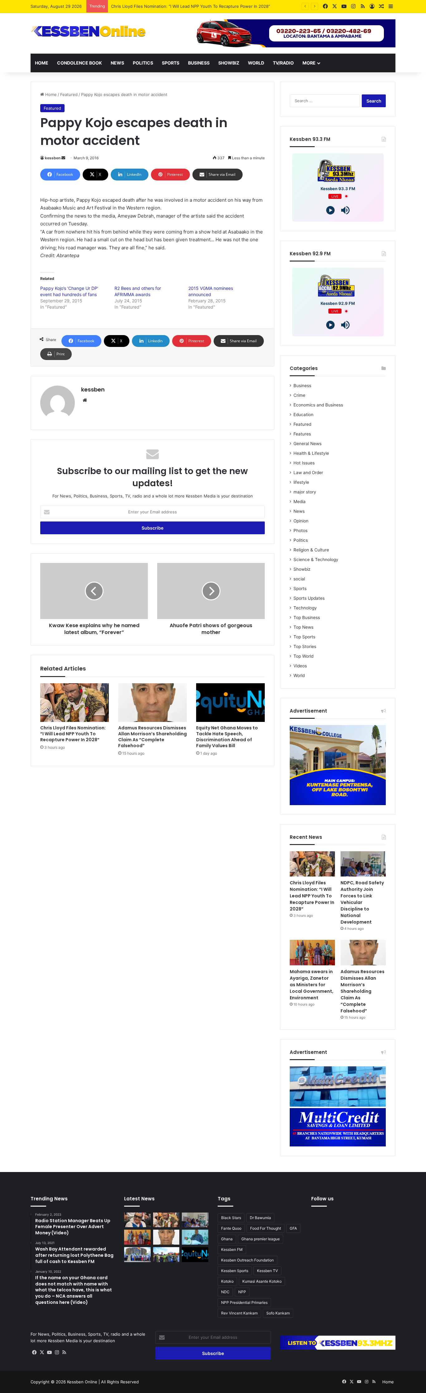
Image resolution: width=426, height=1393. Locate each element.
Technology (305, 607)
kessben (53, 158)
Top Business (306, 617)
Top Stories (304, 646)
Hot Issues (304, 462)
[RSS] (64, 1352)
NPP (242, 1292)
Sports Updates (309, 598)
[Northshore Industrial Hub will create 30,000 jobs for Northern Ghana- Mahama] (137, 1254)
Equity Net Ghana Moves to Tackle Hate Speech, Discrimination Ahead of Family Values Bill (227, 737)
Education (303, 414)
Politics (143, 62)
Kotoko (227, 1281)
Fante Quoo (231, 1228)
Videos (300, 665)
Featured (69, 94)
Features (302, 433)
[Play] (330, 210)
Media (299, 501)
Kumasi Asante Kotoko (262, 1281)
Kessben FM (232, 1249)
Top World (303, 656)
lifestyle (301, 482)
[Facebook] (34, 1352)
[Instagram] (57, 1352)
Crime (299, 395)
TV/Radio (283, 62)
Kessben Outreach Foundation (247, 1260)
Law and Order (308, 472)
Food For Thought (265, 1228)
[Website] (85, 400)
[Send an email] (63, 158)
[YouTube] (49, 1352)
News (117, 62)
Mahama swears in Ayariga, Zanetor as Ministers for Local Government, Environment (311, 984)
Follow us (322, 1198)
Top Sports (304, 636)
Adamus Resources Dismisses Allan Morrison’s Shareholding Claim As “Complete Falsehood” (152, 737)
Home (41, 62)
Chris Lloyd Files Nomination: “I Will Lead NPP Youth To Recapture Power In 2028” (190, 6)
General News (307, 443)
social (299, 578)
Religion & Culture (311, 549)
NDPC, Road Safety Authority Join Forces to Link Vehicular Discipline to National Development (362, 902)
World (256, 62)
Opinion (300, 520)
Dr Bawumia (260, 1217)
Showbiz (228, 62)
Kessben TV (267, 1270)
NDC (225, 1292)
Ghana (227, 1239)
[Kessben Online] (88, 31)
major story (304, 491)
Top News (303, 627)
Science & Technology (315, 559)
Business (199, 62)
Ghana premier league (260, 1239)
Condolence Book (79, 62)
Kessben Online (82, 1381)
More (309, 62)
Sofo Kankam (278, 1313)
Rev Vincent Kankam (239, 1313)
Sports (170, 62)
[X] (42, 1352)
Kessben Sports (234, 1270)
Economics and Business (318, 404)
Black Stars (231, 1217)
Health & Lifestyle (311, 453)
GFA (293, 1228)
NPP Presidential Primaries (244, 1302)
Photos (300, 530)
